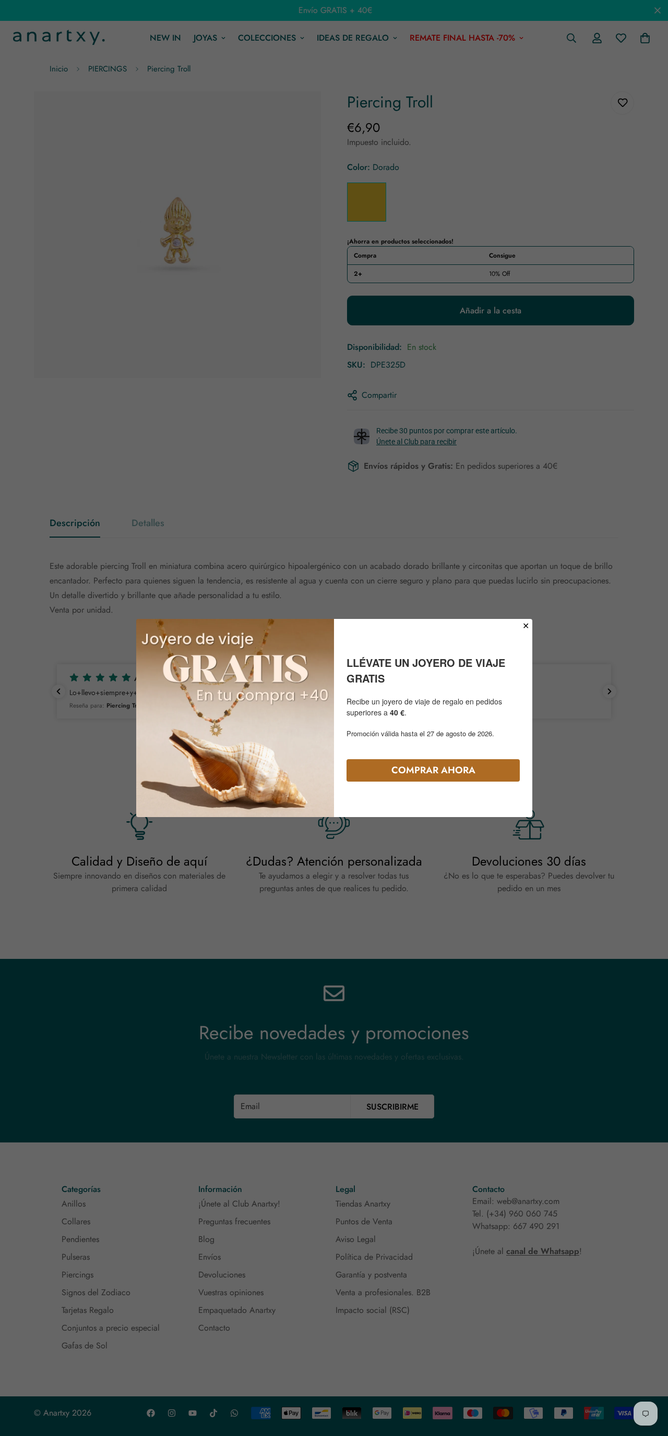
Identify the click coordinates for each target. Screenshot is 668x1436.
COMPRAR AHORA (433, 770)
